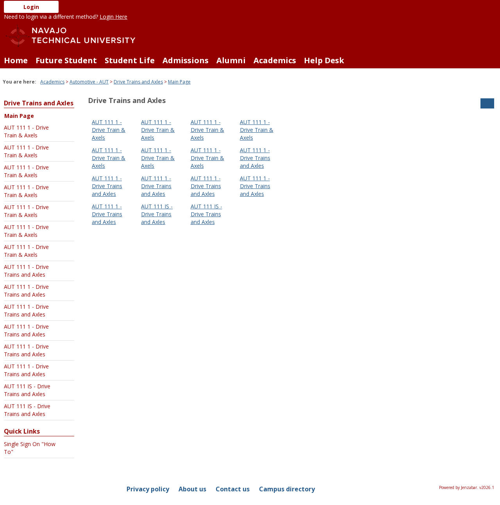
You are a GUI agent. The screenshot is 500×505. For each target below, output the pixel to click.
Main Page (179, 81)
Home (16, 60)
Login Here (113, 16)
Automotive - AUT (89, 81)
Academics (275, 60)
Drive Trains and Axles (138, 81)
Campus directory (287, 489)
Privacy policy (148, 489)
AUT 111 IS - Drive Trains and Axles (27, 390)
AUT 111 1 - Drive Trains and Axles (26, 270)
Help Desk (324, 60)
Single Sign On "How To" (29, 447)
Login (31, 7)
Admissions (185, 60)
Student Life (130, 60)
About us (192, 489)
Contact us (233, 489)
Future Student (66, 60)
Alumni (231, 60)
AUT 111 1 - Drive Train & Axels (26, 131)
